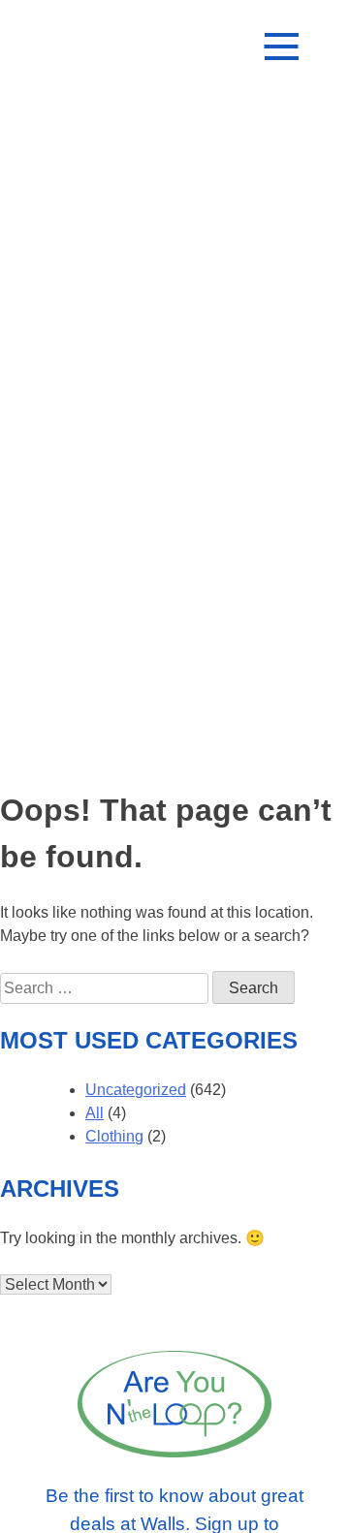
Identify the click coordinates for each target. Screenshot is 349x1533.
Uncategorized (135, 1089)
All (94, 1113)
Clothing (114, 1136)
